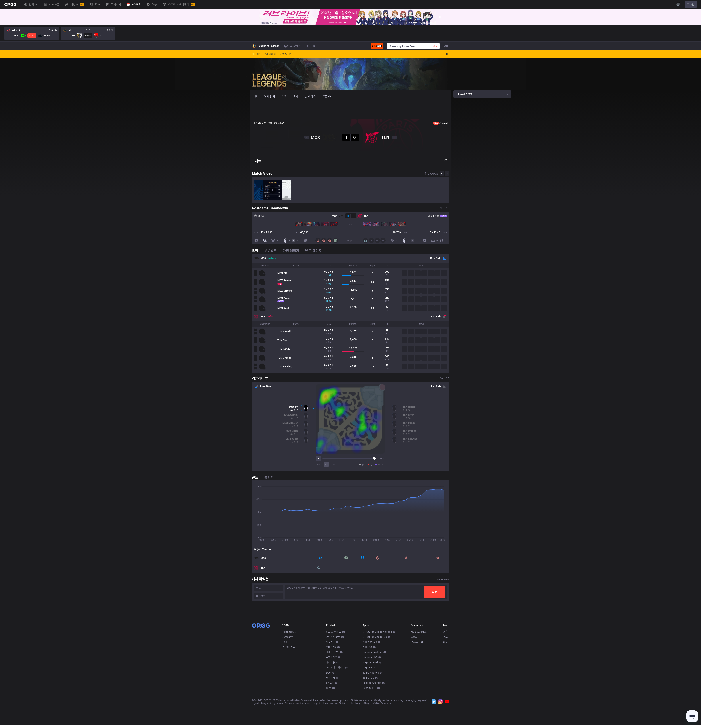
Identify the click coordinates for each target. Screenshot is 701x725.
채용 (445, 642)
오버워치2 (331, 647)
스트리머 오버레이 (335, 667)
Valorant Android (372, 652)
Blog (284, 642)
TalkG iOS (368, 677)
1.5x (333, 464)
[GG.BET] (377, 46)
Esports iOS (369, 688)
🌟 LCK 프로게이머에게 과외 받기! (271, 54)
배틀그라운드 (332, 652)
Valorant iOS (370, 657)
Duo (328, 672)
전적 (31, 4)
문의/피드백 (417, 642)
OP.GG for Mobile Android (377, 631)
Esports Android (372, 682)
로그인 (690, 4)
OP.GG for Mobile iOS (375, 637)
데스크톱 (330, 662)
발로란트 (330, 642)
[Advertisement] (350, 110)
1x (326, 464)
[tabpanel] (350, 313)
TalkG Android (371, 672)
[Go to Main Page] (10, 4)
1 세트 (256, 161)
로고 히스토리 (288, 647)
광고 (445, 637)
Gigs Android (370, 662)
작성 (434, 592)
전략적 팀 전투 (333, 637)
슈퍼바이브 (331, 657)
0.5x (319, 464)
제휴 (445, 631)
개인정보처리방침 (419, 631)
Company (287, 637)
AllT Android (370, 642)
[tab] (256, 250)
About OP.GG (289, 631)
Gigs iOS (368, 667)
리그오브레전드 (333, 631)
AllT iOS (367, 647)
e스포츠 (330, 682)
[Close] (440, 17)
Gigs (328, 688)
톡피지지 (330, 677)
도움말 (414, 637)
